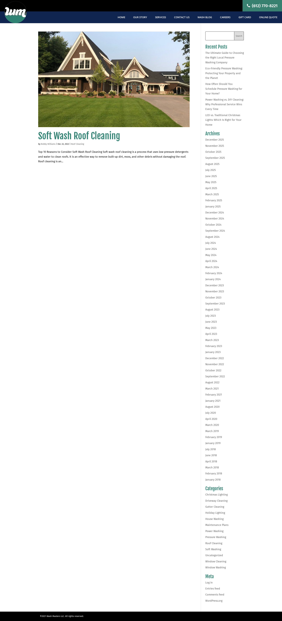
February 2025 (213, 200)
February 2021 (213, 394)
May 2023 (210, 328)
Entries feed (212, 588)
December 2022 (214, 358)
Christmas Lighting (216, 494)
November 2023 (214, 291)
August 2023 (212, 309)
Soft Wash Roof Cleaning (79, 135)
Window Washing (215, 567)
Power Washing (214, 531)
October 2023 (213, 297)
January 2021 (212, 400)
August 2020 (212, 406)
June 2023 (211, 321)
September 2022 (215, 376)
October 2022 (213, 370)
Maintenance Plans (216, 525)
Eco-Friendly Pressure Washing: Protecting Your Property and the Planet (223, 73)
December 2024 (214, 212)
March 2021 (212, 388)
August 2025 (212, 164)
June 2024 (211, 249)
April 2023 (211, 334)
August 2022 (212, 382)
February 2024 (213, 273)
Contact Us (181, 17)
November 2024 (214, 218)
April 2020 (211, 419)
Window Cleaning (215, 561)
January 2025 (213, 206)
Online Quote (268, 17)
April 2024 (211, 261)
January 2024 (213, 279)
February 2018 (213, 473)
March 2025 (212, 194)
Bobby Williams (48, 144)
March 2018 (212, 467)
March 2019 (212, 431)
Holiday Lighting (215, 512)
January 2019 (212, 443)
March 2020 (212, 425)
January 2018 (213, 479)
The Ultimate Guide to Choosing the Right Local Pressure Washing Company (224, 57)
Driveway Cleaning (216, 500)
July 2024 (210, 243)
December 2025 (214, 139)
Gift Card (245, 17)
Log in (209, 582)
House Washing (214, 519)
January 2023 (213, 352)
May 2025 (210, 182)
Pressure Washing (215, 537)
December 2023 (214, 285)
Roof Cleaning (77, 144)
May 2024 (210, 255)
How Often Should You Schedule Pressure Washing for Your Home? (223, 88)
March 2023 (212, 340)
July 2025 (210, 170)
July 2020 (210, 412)
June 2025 (211, 176)
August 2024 (212, 237)
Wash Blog (205, 17)
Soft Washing (213, 549)
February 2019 (213, 437)
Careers (225, 17)
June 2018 (211, 455)
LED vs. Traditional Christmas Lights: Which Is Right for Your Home (223, 120)
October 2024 (213, 224)
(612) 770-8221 (264, 5)
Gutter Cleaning (214, 506)
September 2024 (215, 230)
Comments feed (214, 594)
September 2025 (215, 158)
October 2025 (213, 151)
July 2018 (210, 449)
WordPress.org (213, 600)
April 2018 (211, 461)
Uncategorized (214, 555)
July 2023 (210, 315)
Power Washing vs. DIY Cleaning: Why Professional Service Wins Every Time (224, 104)
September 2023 (215, 303)
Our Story (140, 17)
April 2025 (211, 188)
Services (160, 17)
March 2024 (212, 267)
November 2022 (214, 364)
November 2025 (214, 145)
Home (121, 17)
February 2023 (213, 346)
